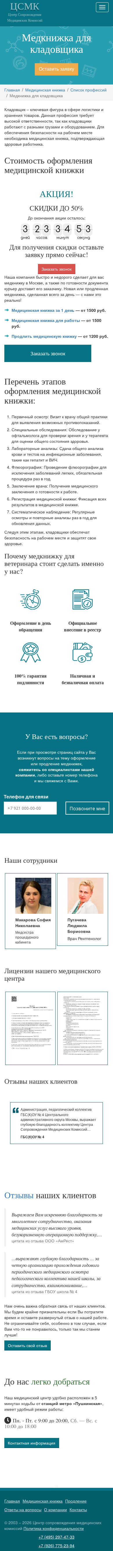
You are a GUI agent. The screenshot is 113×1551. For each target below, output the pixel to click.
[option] (30, 911)
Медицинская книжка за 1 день (43, 310)
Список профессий (88, 90)
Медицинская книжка (45, 90)
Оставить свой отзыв (27, 1345)
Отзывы (19, 1195)
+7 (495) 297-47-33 (56, 1537)
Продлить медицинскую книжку (44, 336)
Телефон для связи (26, 797)
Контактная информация (31, 1443)
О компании (55, 1509)
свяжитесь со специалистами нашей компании (54, 772)
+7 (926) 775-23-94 (56, 1545)
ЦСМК (24, 11)
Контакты (78, 1509)
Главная (12, 90)
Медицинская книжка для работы (46, 320)
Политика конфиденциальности (53, 1528)
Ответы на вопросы (22, 1509)
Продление (76, 1501)
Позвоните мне (87, 808)
